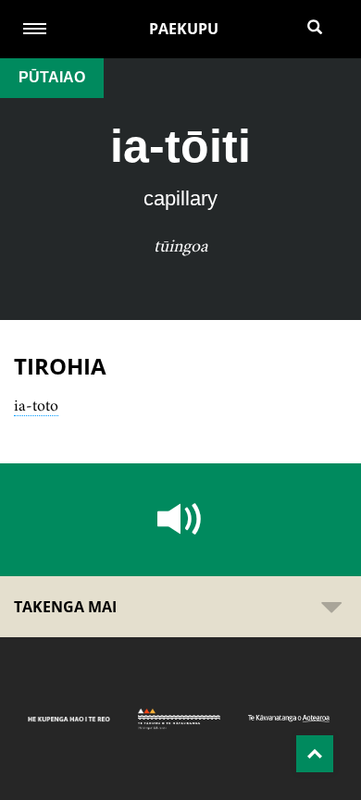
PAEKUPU (183, 28)
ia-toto (36, 405)
